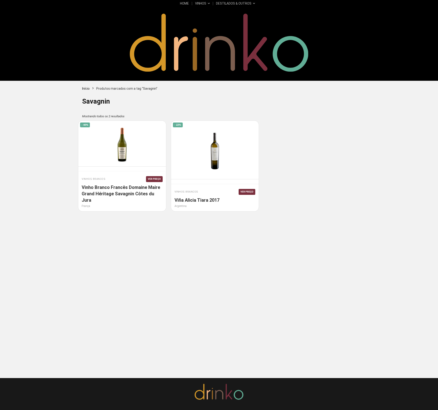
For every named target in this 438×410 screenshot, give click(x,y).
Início (86, 88)
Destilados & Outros (233, 3)
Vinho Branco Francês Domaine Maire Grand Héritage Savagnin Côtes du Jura (121, 194)
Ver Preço (154, 179)
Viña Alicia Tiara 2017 (197, 200)
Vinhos (200, 3)
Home (184, 3)
